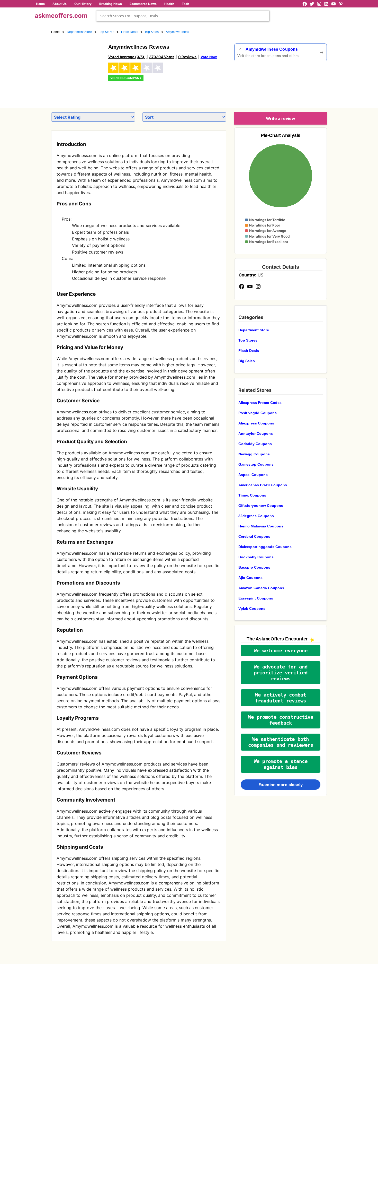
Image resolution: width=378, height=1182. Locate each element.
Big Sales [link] (152, 32)
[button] (280, 650)
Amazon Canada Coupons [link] (261, 588)
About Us (59, 4)
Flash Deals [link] (129, 32)
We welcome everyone (281, 651)
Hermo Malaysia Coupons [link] (260, 526)
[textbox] (182, 16)
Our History (83, 4)
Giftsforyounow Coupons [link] (260, 505)
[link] (76, 69)
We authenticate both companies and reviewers (280, 742)
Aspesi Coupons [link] (253, 475)
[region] (298, 82)
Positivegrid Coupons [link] (257, 413)
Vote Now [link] (209, 57)
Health (169, 4)
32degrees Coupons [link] (256, 516)
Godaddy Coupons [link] (255, 444)
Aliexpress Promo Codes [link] (260, 403)
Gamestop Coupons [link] (256, 464)
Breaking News (110, 4)
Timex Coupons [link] (252, 495)
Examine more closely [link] (280, 784)
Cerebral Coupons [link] (254, 536)
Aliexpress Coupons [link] (256, 423)
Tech (185, 4)
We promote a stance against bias (281, 764)
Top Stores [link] (106, 32)
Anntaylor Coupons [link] (255, 433)
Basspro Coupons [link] (254, 567)
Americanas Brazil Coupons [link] (262, 485)
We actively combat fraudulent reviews (280, 698)
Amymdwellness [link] (177, 32)
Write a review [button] (280, 118)
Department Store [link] (79, 32)
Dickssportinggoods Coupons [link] (265, 547)
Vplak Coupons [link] (251, 608)
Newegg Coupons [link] (254, 454)
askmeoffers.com (61, 15)
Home (40, 4)
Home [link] (55, 32)
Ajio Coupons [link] (250, 578)
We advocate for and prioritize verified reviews (281, 673)
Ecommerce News (143, 4)
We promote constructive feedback (280, 720)
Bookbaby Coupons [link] (256, 557)
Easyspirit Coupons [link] (255, 598)
